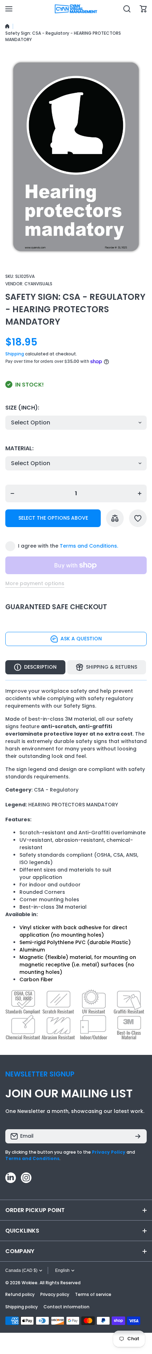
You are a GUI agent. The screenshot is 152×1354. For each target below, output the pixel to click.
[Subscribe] (138, 1136)
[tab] (106, 667)
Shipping (14, 354)
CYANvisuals (38, 284)
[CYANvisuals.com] (76, 9)
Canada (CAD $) (21, 1270)
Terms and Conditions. (89, 545)
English (62, 1270)
